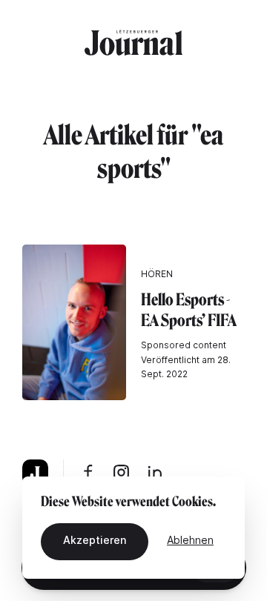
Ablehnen (190, 540)
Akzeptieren (94, 540)
